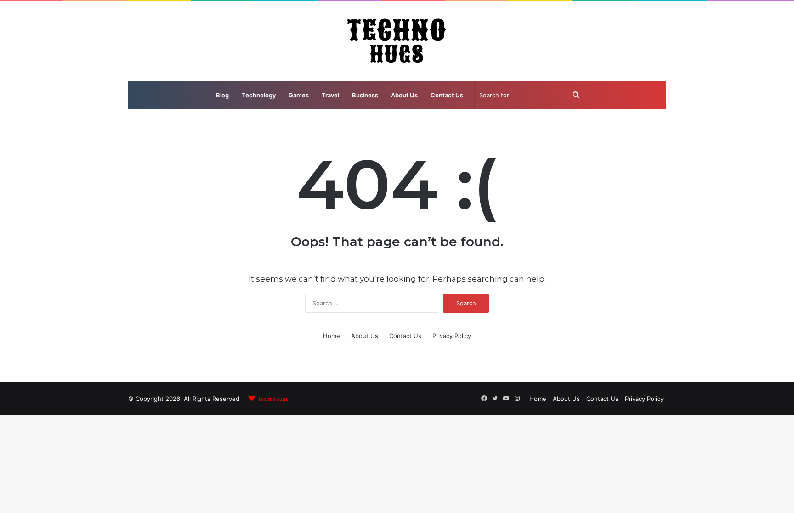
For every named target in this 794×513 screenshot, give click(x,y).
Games (299, 95)
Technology (259, 95)
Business (365, 95)
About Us (404, 95)
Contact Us (447, 95)
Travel (330, 95)
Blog (222, 95)
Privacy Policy (451, 335)
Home (331, 335)
